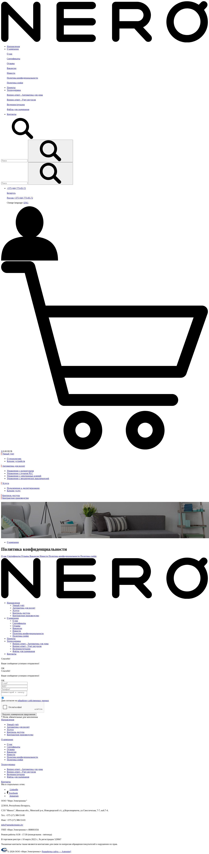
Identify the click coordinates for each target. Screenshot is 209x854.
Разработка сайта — (56, 851)
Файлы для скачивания (18, 109)
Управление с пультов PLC (20, 473)
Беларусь (11, 193)
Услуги (16, 610)
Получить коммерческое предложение (18, 714)
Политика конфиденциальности (22, 78)
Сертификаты (13, 58)
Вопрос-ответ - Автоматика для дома (25, 95)
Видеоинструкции (16, 104)
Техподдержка (14, 90)
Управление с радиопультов (20, 471)
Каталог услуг (14, 490)
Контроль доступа (21, 613)
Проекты (11, 87)
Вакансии (11, 68)
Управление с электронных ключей (24, 476)
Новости (11, 73)
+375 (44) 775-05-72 (23, 198)
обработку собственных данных (33, 700)
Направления (13, 46)
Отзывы (11, 63)
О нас (9, 54)
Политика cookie (15, 83)
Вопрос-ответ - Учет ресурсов (21, 100)
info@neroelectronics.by (12, 825)
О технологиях (14, 458)
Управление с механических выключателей (28, 478)
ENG (26, 202)
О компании (13, 49)
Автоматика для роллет (24, 608)
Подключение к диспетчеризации (23, 488)
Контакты (11, 114)
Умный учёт (18, 605)
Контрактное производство (26, 615)
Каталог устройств (16, 461)
